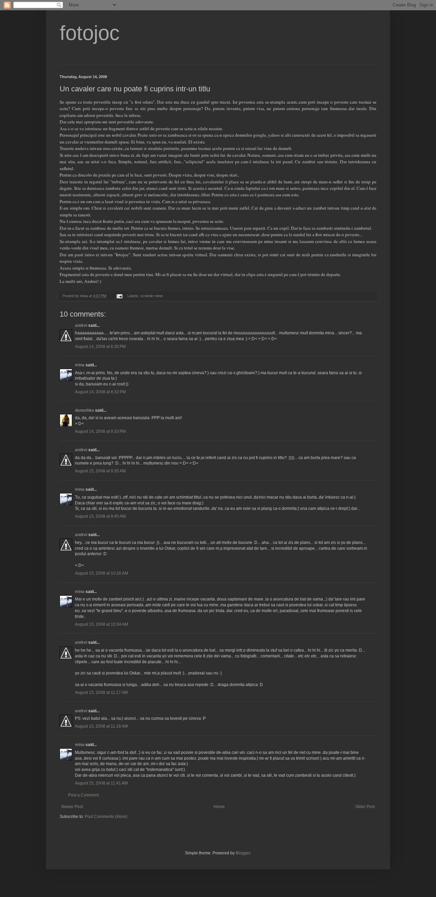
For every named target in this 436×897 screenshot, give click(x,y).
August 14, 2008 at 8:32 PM (100, 392)
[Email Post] (119, 296)
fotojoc (90, 32)
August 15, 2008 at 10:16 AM (101, 573)
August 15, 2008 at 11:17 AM (101, 692)
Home (219, 806)
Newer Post (72, 806)
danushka (84, 410)
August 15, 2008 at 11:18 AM (101, 726)
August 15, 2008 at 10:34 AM (101, 624)
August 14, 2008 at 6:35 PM (100, 346)
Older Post (365, 806)
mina (79, 365)
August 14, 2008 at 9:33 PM (100, 431)
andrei (81, 325)
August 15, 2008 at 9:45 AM (100, 516)
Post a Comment (83, 795)
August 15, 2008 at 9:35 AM (100, 471)
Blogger (243, 853)
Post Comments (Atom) (106, 816)
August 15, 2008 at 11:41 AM (101, 783)
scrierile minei (151, 296)
